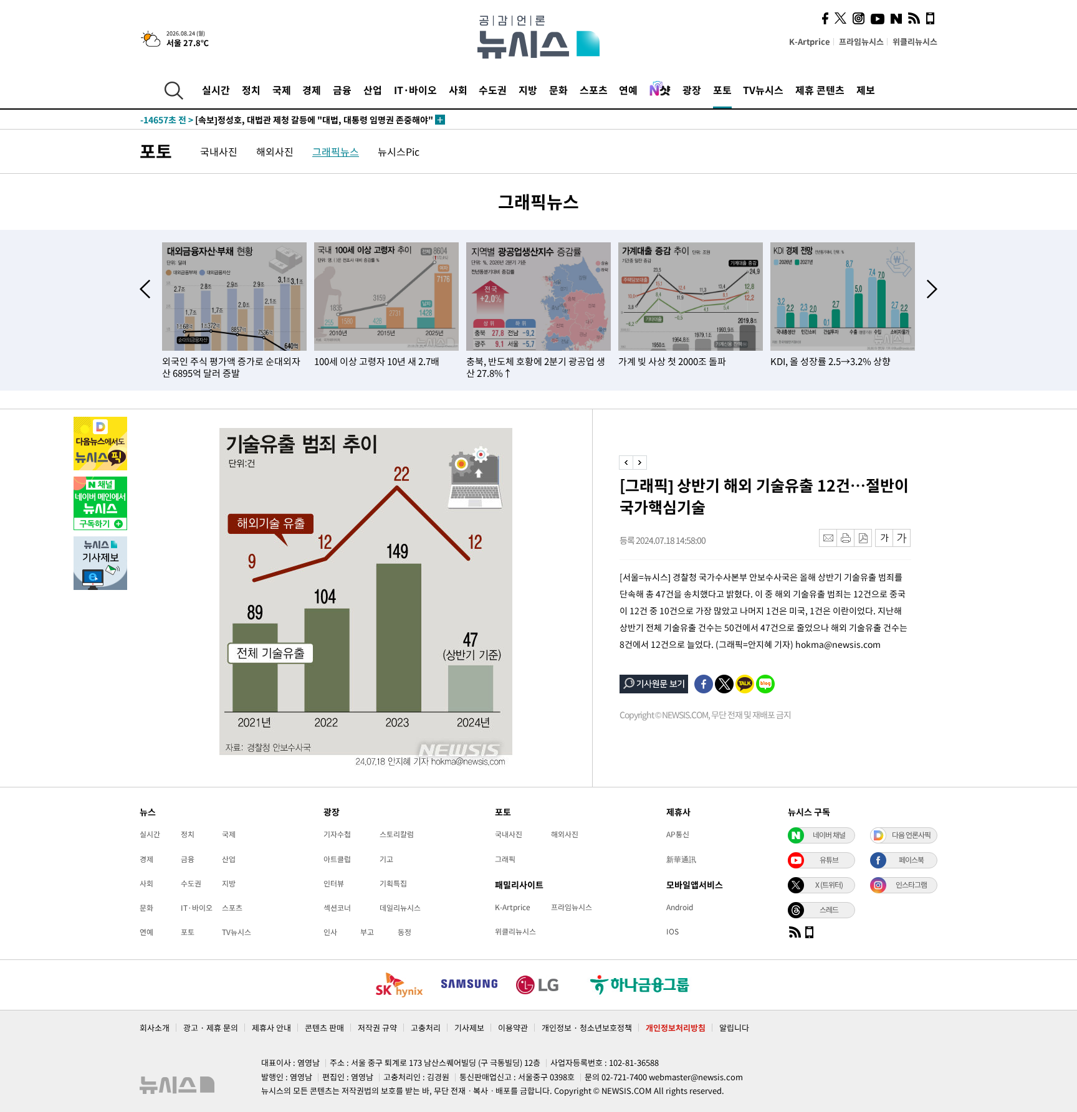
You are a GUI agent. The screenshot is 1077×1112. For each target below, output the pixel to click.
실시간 (216, 89)
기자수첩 (337, 834)
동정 (404, 932)
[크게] (902, 538)
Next (932, 289)
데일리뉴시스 (400, 907)
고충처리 (426, 1028)
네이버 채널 (829, 834)
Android (679, 907)
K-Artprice (809, 41)
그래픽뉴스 (335, 151)
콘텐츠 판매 (324, 1028)
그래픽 (505, 859)
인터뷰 (333, 883)
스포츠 (594, 89)
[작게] (884, 538)
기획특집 (393, 883)
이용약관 (513, 1028)
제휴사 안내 (271, 1028)
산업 (372, 89)
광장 (691, 89)
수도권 (493, 89)
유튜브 (829, 859)
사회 (458, 89)
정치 (251, 89)
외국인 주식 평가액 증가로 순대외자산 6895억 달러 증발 (231, 367)
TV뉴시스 (763, 89)
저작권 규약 (377, 1028)
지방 (528, 89)
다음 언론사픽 (911, 834)
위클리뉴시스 (915, 41)
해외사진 (275, 151)
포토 (722, 89)
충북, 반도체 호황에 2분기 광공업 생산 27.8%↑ (535, 367)
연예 (628, 89)
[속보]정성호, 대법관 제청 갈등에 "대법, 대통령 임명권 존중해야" (286, 119)
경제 (311, 89)
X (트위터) (829, 884)
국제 (281, 89)
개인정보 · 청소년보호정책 (587, 1028)
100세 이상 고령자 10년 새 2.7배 (376, 361)
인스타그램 (911, 884)
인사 (330, 932)
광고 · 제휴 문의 (210, 1028)
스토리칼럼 (397, 834)
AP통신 (677, 834)
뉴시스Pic (398, 151)
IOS (672, 931)
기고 (386, 859)
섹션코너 (337, 907)
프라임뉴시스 (861, 41)
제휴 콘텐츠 (820, 89)
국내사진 (218, 151)
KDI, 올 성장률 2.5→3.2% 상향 (830, 361)
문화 (558, 89)
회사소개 (155, 1028)
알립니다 (734, 1028)
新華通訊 (681, 859)
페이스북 (911, 859)
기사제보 (469, 1028)
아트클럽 (337, 859)
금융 (342, 89)
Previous (145, 289)
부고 (367, 932)
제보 (865, 89)
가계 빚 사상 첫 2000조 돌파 (672, 361)
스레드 (829, 909)
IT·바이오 (415, 89)
